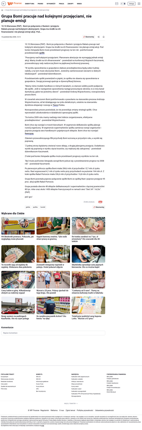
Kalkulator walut (76, 389)
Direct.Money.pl (111, 392)
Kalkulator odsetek (77, 379)
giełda (28, 207)
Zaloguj (131, 4)
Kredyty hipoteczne (112, 383)
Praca (61, 4)
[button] (123, 3)
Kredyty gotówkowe (112, 378)
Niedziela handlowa (7, 381)
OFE (37, 389)
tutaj (42, 425)
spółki (41, 53)
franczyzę (29, 133)
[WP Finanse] (16, 3)
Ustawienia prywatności (104, 410)
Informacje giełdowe (42, 381)
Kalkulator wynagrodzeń (78, 391)
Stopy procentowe (76, 384)
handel (42, 207)
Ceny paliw (4, 384)
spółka (35, 207)
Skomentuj (89, 37)
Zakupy (70, 4)
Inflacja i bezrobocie (77, 381)
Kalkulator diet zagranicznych (80, 376)
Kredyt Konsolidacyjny (113, 387)
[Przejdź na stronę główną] (3, 5)
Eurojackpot (4, 376)
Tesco (55, 105)
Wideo (79, 4)
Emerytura (29, 4)
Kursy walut (75, 386)
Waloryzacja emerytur (7, 379)
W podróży (51, 4)
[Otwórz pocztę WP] (116, 3)
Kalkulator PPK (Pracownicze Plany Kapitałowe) (85, 394)
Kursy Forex (39, 384)
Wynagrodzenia (76, 396)
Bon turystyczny (41, 391)
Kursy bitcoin (40, 386)
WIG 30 (38, 379)
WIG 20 (38, 376)
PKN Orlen (4, 389)
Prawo (40, 4)
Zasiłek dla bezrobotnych (8, 386)
